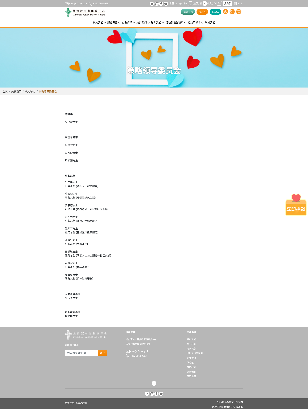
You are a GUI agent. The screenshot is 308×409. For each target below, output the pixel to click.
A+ (219, 3)
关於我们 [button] (98, 22)
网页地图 (191, 376)
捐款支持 (188, 12)
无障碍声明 (81, 402)
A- (190, 3)
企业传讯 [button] (127, 22)
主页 (5, 91)
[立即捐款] (296, 205)
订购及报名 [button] (194, 22)
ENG (239, 3)
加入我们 (191, 344)
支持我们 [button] (142, 22)
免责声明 (69, 402)
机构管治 (30, 91)
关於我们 (16, 91)
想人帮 (202, 12)
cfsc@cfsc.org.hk (78, 3)
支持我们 (191, 367)
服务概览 (191, 348)
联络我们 (210, 22)
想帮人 (215, 12)
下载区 (190, 362)
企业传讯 (191, 357)
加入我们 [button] (156, 22)
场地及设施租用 (195, 353)
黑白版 (227, 3)
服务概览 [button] (112, 22)
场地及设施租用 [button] (175, 22)
